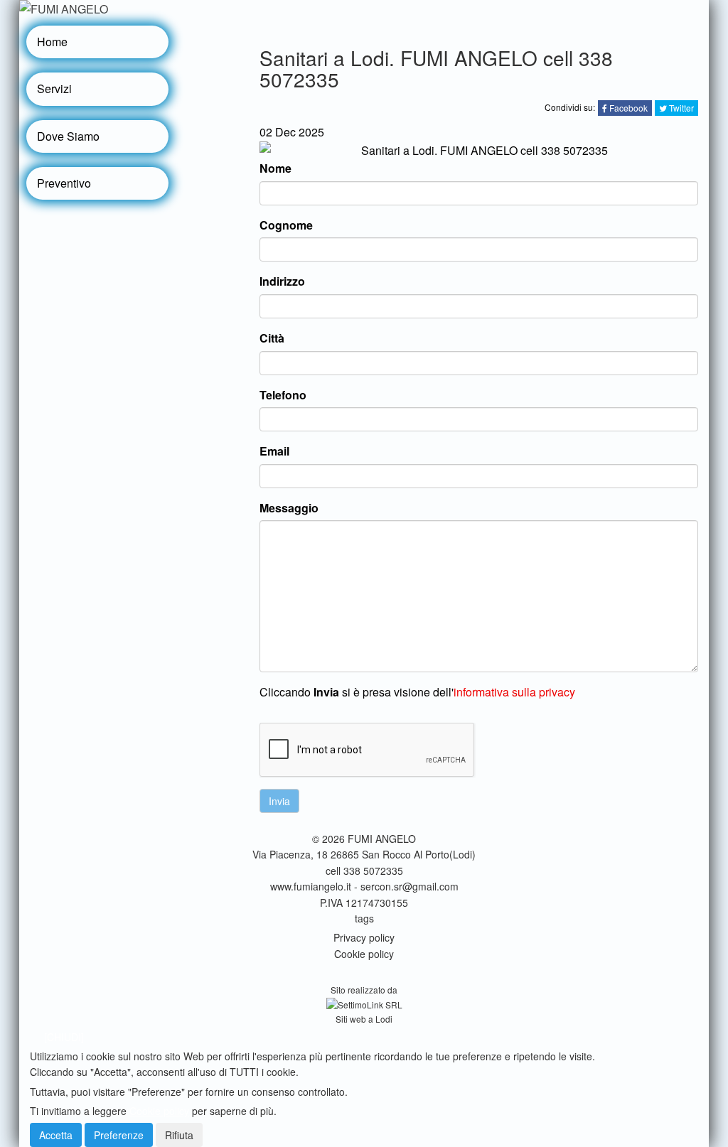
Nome (275, 168)
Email (274, 451)
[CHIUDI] (64, 1037)
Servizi (54, 88)
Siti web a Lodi (364, 1019)
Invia (279, 801)
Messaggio (288, 508)
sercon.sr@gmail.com (409, 886)
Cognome (286, 225)
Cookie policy (364, 954)
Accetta (56, 1135)
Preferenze (119, 1135)
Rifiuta (179, 1135)
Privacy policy (364, 937)
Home (52, 41)
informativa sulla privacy (514, 692)
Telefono (282, 395)
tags (364, 918)
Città (271, 338)
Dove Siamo (68, 136)
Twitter (680, 108)
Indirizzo (282, 281)
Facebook (627, 108)
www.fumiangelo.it (310, 886)
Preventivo (64, 183)
